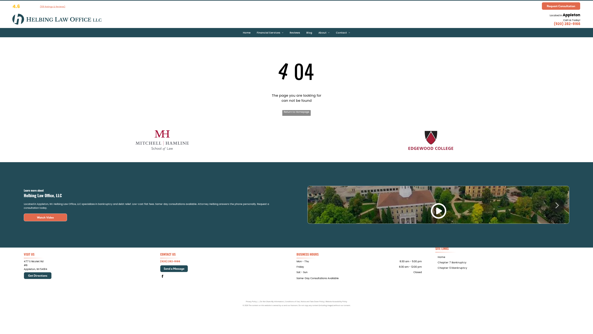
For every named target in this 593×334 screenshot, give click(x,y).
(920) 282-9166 (567, 23)
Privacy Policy (251, 301)
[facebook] (162, 276)
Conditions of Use (292, 301)
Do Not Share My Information (272, 301)
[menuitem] (247, 32)
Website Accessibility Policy (336, 301)
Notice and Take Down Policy (312, 301)
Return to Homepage (296, 112)
